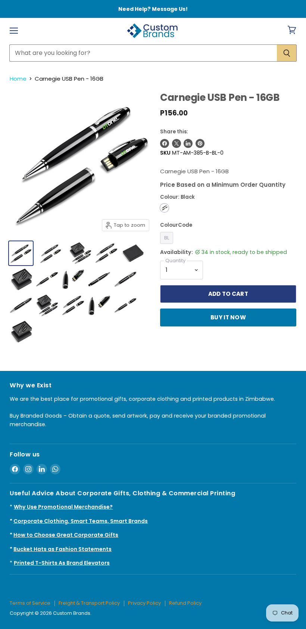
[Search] (287, 53)
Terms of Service (30, 603)
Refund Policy (185, 603)
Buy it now (228, 317)
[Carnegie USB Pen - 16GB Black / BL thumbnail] (21, 253)
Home (18, 78)
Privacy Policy (144, 603)
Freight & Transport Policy (89, 603)
